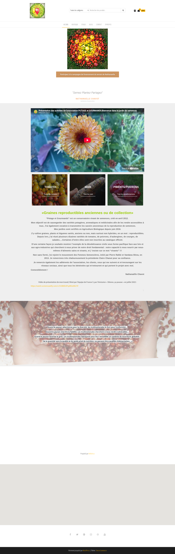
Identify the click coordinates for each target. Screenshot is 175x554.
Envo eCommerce (101, 550)
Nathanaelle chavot (87, 99)
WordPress (86, 550)
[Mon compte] (135, 10)
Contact (99, 24)
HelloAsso (92, 453)
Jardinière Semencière (87, 101)
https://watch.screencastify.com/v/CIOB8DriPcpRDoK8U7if (54, 286)
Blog (91, 24)
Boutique (75, 24)
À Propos (108, 24)
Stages (83, 24)
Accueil (66, 24)
